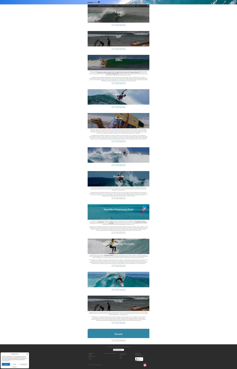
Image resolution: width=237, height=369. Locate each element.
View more (118, 15)
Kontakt (147, 2)
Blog (120, 356)
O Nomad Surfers (123, 354)
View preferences (23, 364)
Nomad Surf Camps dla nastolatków (110, 353)
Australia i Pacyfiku (92, 356)
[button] (27, 354)
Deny (15, 364)
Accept (6, 364)
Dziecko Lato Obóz (123, 353)
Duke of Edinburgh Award (139, 355)
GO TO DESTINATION (119, 25)
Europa (90, 359)
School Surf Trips (138, 354)
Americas (90, 355)
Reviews (121, 358)
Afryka (90, 354)
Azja (89, 357)
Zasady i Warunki (98, 364)
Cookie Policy (14, 366)
